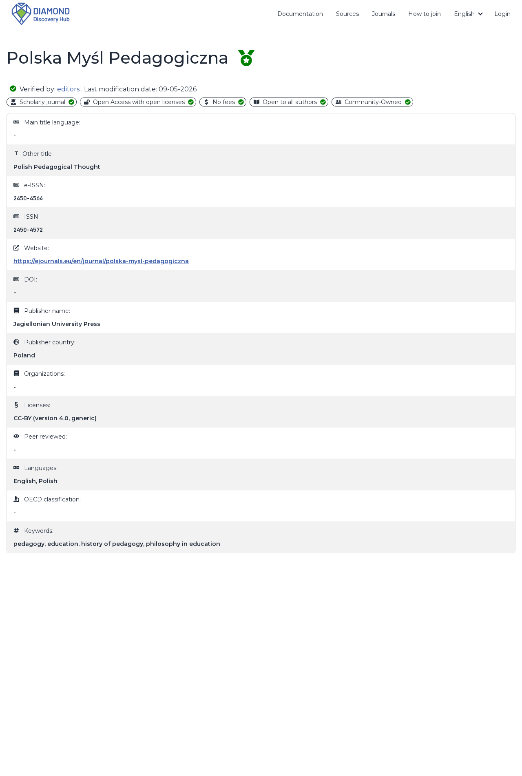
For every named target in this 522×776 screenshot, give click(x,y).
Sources (347, 14)
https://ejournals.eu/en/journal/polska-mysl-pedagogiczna (101, 261)
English (464, 14)
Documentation (303, 15)
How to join (427, 15)
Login (502, 14)
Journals (383, 14)
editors (68, 89)
